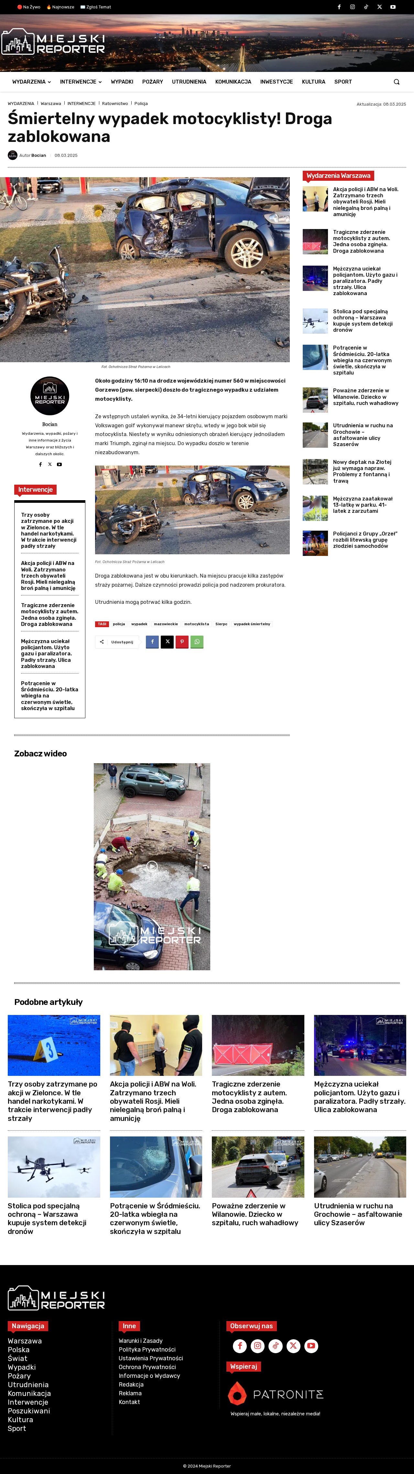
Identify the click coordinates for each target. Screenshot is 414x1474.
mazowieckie (166, 624)
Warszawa (51, 103)
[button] (396, 81)
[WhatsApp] (197, 642)
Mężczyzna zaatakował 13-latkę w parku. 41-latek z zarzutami (363, 505)
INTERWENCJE (82, 103)
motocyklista (196, 624)
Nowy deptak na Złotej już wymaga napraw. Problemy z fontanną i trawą (362, 471)
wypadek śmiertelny (252, 624)
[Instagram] (353, 7)
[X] (380, 7)
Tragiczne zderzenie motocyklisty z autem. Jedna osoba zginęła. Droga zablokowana (49, 614)
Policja (141, 103)
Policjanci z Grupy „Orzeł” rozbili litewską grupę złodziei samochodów (365, 540)
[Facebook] (339, 7)
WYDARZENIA (21, 103)
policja (119, 624)
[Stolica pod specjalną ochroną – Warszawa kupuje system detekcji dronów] (315, 321)
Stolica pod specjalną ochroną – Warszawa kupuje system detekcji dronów (363, 320)
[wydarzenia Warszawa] (203, 41)
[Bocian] (13, 155)
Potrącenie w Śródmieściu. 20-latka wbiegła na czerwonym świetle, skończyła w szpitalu (362, 360)
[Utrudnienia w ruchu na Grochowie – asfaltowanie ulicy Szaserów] (315, 435)
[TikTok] (366, 7)
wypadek (139, 624)
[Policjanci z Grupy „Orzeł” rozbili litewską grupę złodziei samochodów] (315, 543)
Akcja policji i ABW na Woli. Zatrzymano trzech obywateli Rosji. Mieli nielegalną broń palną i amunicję (48, 575)
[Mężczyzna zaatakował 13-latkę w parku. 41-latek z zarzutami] (315, 508)
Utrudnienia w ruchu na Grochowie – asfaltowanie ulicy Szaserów (363, 434)
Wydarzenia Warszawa (338, 175)
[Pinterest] (182, 642)
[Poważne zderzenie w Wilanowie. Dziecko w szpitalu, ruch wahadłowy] (315, 400)
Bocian (38, 155)
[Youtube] (393, 7)
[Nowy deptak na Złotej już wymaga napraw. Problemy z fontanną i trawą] (315, 471)
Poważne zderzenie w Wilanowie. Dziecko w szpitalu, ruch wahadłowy (365, 396)
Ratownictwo (115, 103)
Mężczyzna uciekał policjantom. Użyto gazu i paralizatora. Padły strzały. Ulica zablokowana (46, 653)
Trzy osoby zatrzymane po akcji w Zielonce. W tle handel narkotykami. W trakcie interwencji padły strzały (48, 530)
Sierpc (221, 624)
